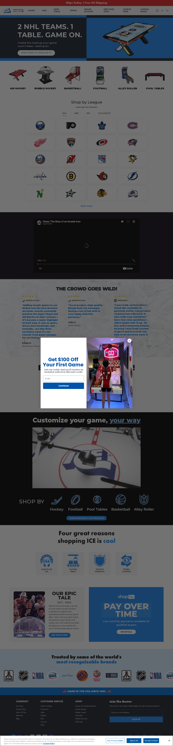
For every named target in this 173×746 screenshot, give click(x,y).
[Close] (169, 740)
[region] (86, 741)
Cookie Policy (49, 743)
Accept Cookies (151, 740)
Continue (63, 385)
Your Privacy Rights (115, 740)
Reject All (134, 740)
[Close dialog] (129, 341)
